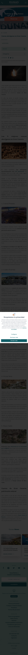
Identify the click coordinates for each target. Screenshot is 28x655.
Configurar (14, 334)
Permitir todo (14, 340)
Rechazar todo (14, 337)
